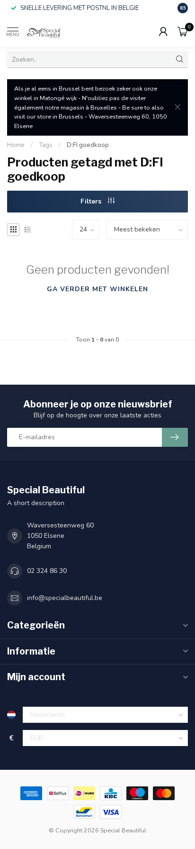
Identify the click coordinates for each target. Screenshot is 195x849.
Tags (46, 145)
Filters (91, 201)
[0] (182, 31)
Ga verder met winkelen (97, 289)
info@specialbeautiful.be (64, 597)
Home (16, 145)
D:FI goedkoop (88, 145)
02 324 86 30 (47, 570)
